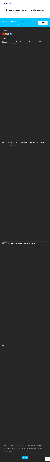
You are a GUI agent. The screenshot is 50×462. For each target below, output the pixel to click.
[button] (47, 3)
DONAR (25, 458)
